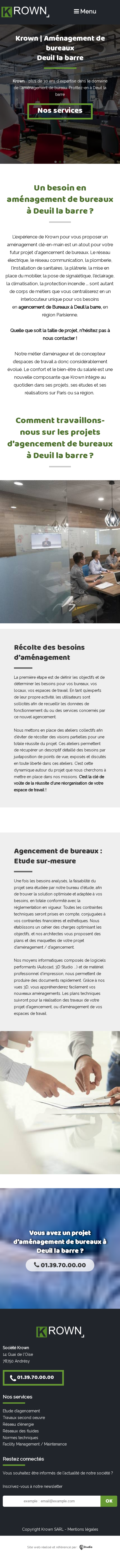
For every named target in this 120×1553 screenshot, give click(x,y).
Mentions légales (83, 1529)
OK (108, 1501)
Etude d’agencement (21, 1411)
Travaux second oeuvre (24, 1417)
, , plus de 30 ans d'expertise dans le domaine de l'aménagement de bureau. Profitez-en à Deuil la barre (60, 88)
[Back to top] (108, 1537)
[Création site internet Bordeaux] (86, 1547)
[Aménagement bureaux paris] (25, 17)
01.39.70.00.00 (62, 1265)
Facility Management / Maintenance (35, 1444)
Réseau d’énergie (18, 1424)
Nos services (60, 111)
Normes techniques (20, 1437)
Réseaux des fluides (21, 1431)
